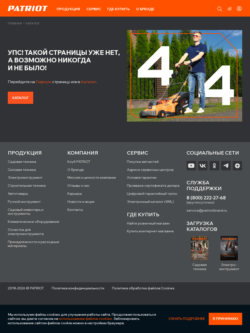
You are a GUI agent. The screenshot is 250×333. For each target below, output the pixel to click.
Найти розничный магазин (148, 223)
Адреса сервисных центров (150, 169)
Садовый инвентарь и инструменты (25, 211)
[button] (220, 9)
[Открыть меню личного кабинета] (239, 7)
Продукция (68, 9)
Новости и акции (80, 201)
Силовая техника (22, 169)
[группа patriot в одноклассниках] (214, 166)
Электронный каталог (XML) (150, 201)
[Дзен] (237, 166)
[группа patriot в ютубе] (191, 166)
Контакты (75, 209)
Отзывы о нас (78, 185)
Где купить (118, 9)
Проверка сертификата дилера (153, 185)
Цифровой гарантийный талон (152, 193)
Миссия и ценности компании (91, 177)
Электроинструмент (25, 177)
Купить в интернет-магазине (150, 231)
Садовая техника (22, 161)
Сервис (93, 9)
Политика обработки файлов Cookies (143, 288)
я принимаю (225, 318)
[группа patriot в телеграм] (226, 166)
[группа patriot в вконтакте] (203, 166)
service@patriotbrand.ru (207, 210)
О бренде (145, 9)
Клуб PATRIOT (78, 161)
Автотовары (18, 193)
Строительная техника (27, 185)
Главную (44, 81)
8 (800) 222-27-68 (206, 198)
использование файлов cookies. (86, 318)
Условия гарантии (141, 177)
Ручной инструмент (24, 201)
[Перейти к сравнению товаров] (229, 8)
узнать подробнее (186, 319)
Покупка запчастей (143, 161)
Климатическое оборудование (33, 221)
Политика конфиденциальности (78, 288)
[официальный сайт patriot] (28, 8)
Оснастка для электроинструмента (26, 231)
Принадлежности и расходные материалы (33, 244)
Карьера (74, 193)
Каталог (88, 81)
